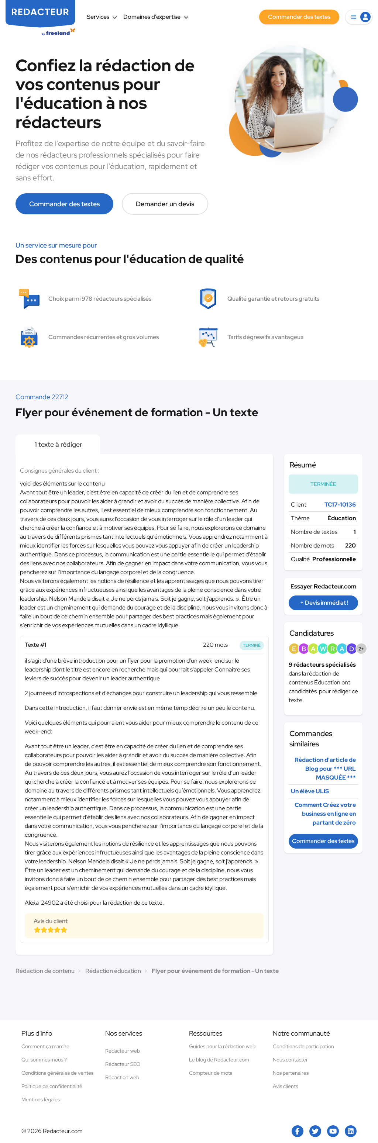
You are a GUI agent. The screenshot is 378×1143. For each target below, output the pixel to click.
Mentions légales (40, 1099)
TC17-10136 (340, 504)
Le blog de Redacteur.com (219, 1059)
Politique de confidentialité (51, 1086)
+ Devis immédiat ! (324, 603)
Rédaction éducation (113, 971)
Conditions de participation (303, 1046)
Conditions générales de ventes (57, 1073)
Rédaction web (122, 1077)
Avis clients (285, 1086)
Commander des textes (64, 204)
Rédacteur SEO (122, 1064)
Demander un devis (165, 204)
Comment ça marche (45, 1046)
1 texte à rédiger (57, 444)
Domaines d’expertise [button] (152, 17)
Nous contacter (290, 1059)
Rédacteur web (122, 1050)
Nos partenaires (291, 1073)
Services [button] (98, 17)
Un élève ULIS (310, 791)
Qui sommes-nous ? (44, 1059)
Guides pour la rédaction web (222, 1046)
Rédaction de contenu (45, 971)
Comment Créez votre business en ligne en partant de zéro (325, 813)
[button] (358, 17)
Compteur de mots (210, 1073)
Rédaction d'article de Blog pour (325, 768)
